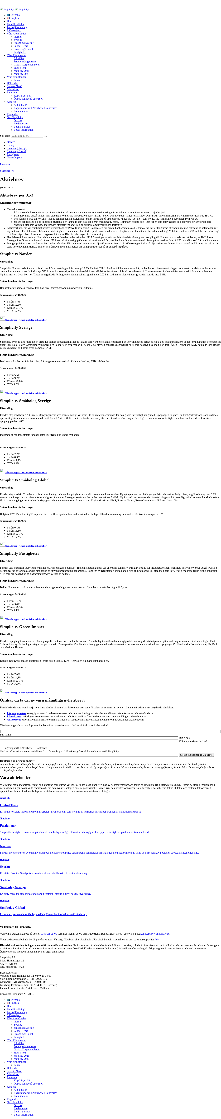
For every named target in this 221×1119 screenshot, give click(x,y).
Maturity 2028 (21, 70)
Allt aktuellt (20, 104)
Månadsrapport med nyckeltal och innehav (26, 320)
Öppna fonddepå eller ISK (28, 98)
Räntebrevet (14, 716)
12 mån (11, 307)
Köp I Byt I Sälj (22, 95)
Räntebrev (5, 164)
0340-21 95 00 (49, 933)
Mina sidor (13, 89)
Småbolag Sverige (24, 42)
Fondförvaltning (16, 24)
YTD (10, 310)
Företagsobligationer (25, 61)
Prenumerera (21, 111)
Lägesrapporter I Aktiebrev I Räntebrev (35, 108)
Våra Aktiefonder (16, 33)
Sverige (18, 39)
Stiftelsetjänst (14, 30)
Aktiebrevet (14, 719)
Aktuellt (11, 101)
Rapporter (12, 114)
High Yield (20, 67)
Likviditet (19, 58)
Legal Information (23, 129)
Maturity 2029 (21, 73)
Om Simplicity (15, 117)
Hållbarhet (12, 83)
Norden (18, 36)
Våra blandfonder (16, 76)
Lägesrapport (6, 170)
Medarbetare (20, 123)
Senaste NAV (14, 86)
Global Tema (21, 45)
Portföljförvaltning (17, 27)
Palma (17, 80)
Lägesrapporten (16, 713)
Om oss (18, 120)
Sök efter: (5, 135)
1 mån (10, 301)
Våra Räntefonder (16, 55)
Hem (9, 21)
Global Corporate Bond (27, 64)
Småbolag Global (23, 49)
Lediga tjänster (22, 126)
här (157, 939)
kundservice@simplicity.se (154, 933)
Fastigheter (20, 52)
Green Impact (14, 157)
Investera (12, 92)
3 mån (10, 304)
